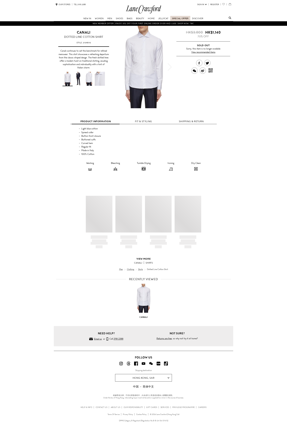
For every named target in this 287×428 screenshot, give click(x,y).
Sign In (200, 4)
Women (99, 18)
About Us (115, 407)
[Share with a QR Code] (211, 70)
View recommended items (203, 52)
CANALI (84, 32)
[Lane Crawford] (143, 13)
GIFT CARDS (151, 407)
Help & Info (86, 407)
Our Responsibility (133, 407)
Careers (202, 407)
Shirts (149, 262)
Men (109, 18)
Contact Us (101, 407)
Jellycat (163, 18)
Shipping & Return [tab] (191, 121)
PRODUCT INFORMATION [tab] (95, 121)
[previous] (117, 67)
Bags (129, 18)
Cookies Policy (141, 414)
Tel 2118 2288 (80, 4)
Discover (197, 18)
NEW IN (87, 18)
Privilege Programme (183, 407)
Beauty (140, 18)
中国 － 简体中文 (143, 387)
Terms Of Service (114, 414)
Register (214, 4)
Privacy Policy (128, 414)
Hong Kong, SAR (143, 378)
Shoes (119, 18)
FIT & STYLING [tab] (143, 121)
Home (151, 18)
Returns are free (164, 338)
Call (115, 339)
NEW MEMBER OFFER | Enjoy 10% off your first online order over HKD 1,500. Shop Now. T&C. (143, 23)
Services (165, 407)
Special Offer (180, 18)
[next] (169, 67)
